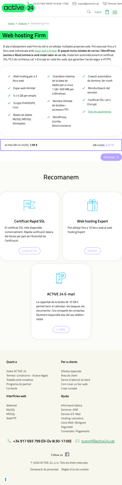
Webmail (11, 405)
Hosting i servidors (72, 418)
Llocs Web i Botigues (73, 422)
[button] (18, 8)
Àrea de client (69, 375)
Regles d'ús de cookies (75, 469)
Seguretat (67, 427)
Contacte (11, 388)
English (98, 12)
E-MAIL (61, 329)
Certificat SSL (30, 251)
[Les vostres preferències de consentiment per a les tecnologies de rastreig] (6, 479)
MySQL (10, 410)
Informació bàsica (71, 405)
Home (11, 23)
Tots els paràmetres (99, 111)
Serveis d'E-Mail (71, 414)
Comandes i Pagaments (75, 431)
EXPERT (92, 251)
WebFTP (11, 418)
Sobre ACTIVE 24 (16, 371)
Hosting (22, 23)
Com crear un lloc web (74, 384)
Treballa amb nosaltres (19, 380)
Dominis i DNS (69, 410)
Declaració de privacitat (44, 469)
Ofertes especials (71, 371)
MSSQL (10, 414)
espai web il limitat (45, 51)
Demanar (109, 157)
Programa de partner (18, 384)
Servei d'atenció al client (75, 380)
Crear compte (69, 388)
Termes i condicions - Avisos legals (27, 375)
